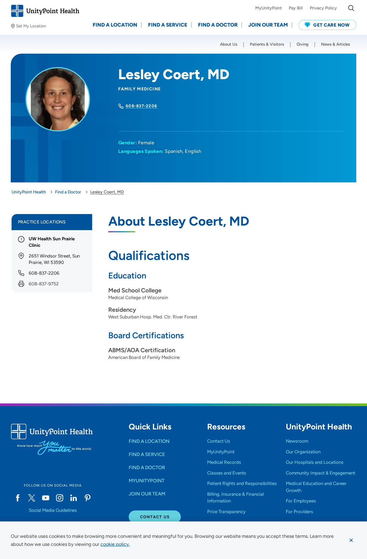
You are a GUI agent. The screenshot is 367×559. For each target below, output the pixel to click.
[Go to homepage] (45, 11)
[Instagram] (59, 497)
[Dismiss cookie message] (351, 540)
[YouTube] (45, 497)
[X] (31, 497)
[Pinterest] (87, 497)
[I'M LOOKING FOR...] (351, 8)
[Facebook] (17, 497)
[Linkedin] (73, 497)
